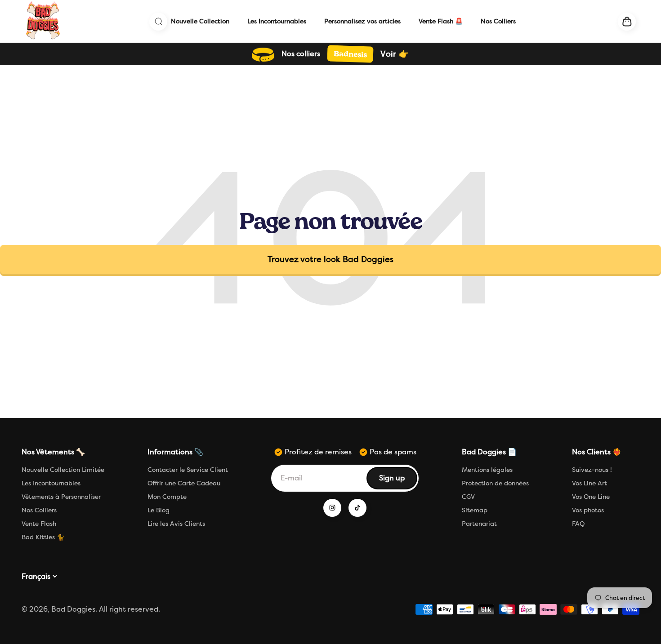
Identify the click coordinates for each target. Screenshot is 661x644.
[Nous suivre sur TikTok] (357, 508)
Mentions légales (487, 470)
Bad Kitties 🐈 (43, 537)
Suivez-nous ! (592, 470)
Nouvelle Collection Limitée (63, 470)
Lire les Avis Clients (176, 524)
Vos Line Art (589, 483)
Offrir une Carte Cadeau (183, 483)
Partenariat (479, 524)
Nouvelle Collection (200, 21)
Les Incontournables (276, 21)
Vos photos (588, 510)
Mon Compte (167, 497)
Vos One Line (591, 497)
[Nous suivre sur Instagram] (332, 508)
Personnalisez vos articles (362, 21)
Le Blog (158, 510)
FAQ (578, 524)
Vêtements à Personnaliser (61, 497)
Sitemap (474, 510)
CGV (468, 497)
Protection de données (495, 483)
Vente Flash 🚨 (441, 21)
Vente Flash (39, 524)
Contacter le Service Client (187, 470)
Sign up (397, 481)
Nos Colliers (498, 21)
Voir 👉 (394, 54)
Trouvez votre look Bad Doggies (330, 259)
